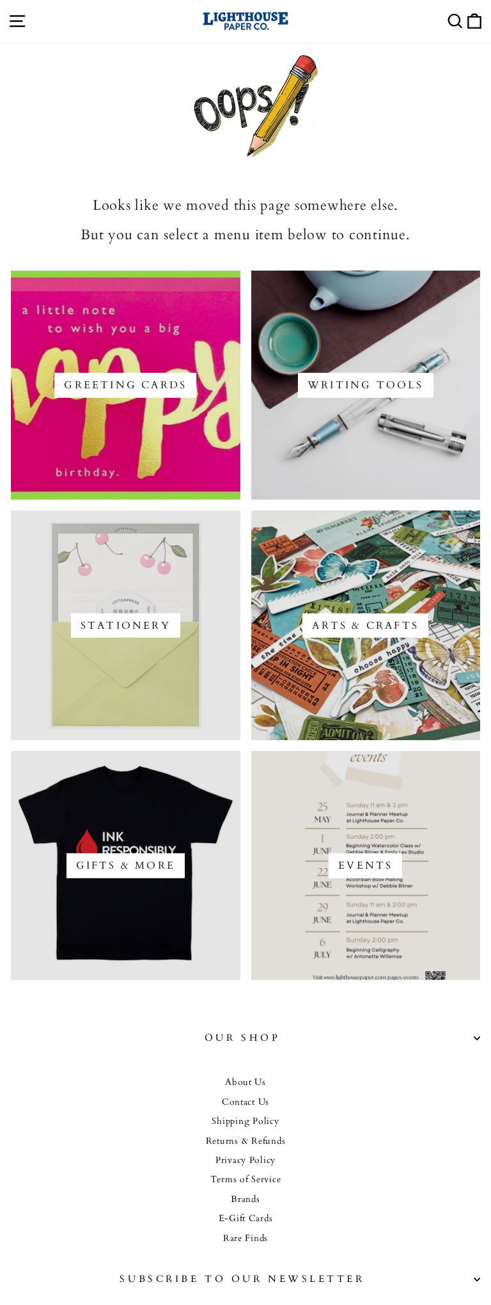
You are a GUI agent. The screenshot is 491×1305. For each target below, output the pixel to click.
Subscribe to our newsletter (242, 1279)
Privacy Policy (245, 1160)
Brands (245, 1199)
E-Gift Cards (246, 1218)
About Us (245, 1082)
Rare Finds (245, 1238)
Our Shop (242, 1038)
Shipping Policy (245, 1121)
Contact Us (245, 1102)
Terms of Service (245, 1179)
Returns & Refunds (246, 1141)
